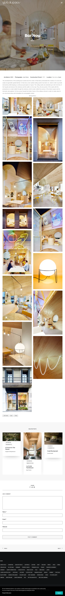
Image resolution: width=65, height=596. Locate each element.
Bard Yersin (7, 470)
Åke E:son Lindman (43, 577)
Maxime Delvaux (38, 572)
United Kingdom (18, 577)
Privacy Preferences (6, 593)
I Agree (59, 593)
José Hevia (26, 77)
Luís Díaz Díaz (29, 572)
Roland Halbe (23, 574)
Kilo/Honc (49, 468)
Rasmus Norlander (13, 574)
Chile (54, 564)
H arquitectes (21, 569)
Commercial (30, 448)
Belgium (44, 564)
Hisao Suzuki (30, 569)
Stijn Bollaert (53, 574)
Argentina (10, 564)
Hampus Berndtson (11, 569)
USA (25, 577)
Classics (29, 446)
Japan (47, 569)
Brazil (49, 564)
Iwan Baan (42, 569)
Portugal (57, 572)
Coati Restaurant (31, 451)
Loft (48, 466)
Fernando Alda (35, 567)
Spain (59, 77)
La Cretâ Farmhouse (9, 467)
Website (5, 526)
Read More (33, 96)
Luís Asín (22, 572)
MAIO (11, 77)
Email (4, 519)
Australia (27, 564)
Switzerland (9, 577)
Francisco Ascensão (51, 567)
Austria (33, 564)
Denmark (18, 567)
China (58, 564)
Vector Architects (32, 577)
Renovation (9, 463)
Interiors (8, 461)
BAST (38, 564)
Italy (36, 569)
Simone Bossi (40, 574)
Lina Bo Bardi (29, 453)
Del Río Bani (11, 567)
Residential (51, 463)
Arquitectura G (19, 564)
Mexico (45, 572)
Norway (51, 572)
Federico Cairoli (26, 567)
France (42, 567)
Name (5, 512)
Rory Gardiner (31, 574)
